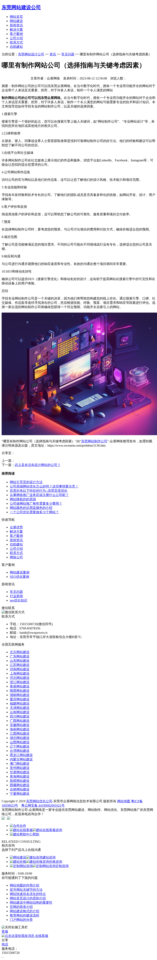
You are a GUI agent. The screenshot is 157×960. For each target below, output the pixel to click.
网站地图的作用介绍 (24, 885)
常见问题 (67, 54)
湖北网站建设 (19, 738)
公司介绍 (16, 38)
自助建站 (16, 46)
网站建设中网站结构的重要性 (31, 902)
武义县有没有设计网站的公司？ (38, 465)
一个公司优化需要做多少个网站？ (34, 512)
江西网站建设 (19, 733)
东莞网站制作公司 (94, 441)
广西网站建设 (19, 720)
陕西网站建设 (19, 690)
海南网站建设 (19, 729)
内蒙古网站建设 (21, 759)
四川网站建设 (19, 716)
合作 (23, 825)
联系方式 (16, 42)
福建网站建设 (19, 703)
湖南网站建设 (19, 695)
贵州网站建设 (19, 768)
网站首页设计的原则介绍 (28, 898)
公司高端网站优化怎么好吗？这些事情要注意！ (44, 486)
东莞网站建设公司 (21, 7)
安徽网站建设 (19, 725)
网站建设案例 (19, 572)
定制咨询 (62, 866)
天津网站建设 (19, 708)
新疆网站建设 (19, 780)
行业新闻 (16, 596)
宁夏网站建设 (19, 793)
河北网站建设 (19, 677)
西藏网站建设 (19, 785)
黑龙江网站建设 (21, 755)
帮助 (36, 834)
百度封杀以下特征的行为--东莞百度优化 (38, 490)
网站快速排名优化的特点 (28, 894)
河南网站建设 (19, 669)
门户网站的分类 (21, 919)
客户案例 (16, 34)
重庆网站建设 (19, 699)
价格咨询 (55, 861)
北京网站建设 (19, 652)
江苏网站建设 (19, 665)
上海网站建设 (19, 673)
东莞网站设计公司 (31, 54)
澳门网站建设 (19, 763)
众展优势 (16, 527)
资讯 (52, 54)
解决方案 (16, 29)
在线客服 (41, 936)
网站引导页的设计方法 (26, 482)
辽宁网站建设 (19, 746)
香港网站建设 (19, 686)
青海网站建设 (19, 776)
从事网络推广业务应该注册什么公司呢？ (39, 495)
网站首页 (16, 16)
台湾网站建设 (19, 750)
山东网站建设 (19, 660)
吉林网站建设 (19, 789)
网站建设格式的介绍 (24, 911)
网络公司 (16, 557)
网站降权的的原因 (23, 499)
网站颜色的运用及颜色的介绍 (31, 508)
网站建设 (16, 21)
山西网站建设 (19, 742)
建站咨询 (49, 857)
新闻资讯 (16, 25)
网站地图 (123, 801)
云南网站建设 (19, 712)
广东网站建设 (19, 656)
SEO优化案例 (19, 576)
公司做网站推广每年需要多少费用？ (36, 503)
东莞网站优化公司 (39, 801)
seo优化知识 (18, 600)
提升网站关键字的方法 (26, 889)
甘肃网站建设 (19, 772)
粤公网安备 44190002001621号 (43, 805)
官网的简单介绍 (21, 907)
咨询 (59, 830)
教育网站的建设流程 (24, 915)
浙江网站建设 (19, 682)
